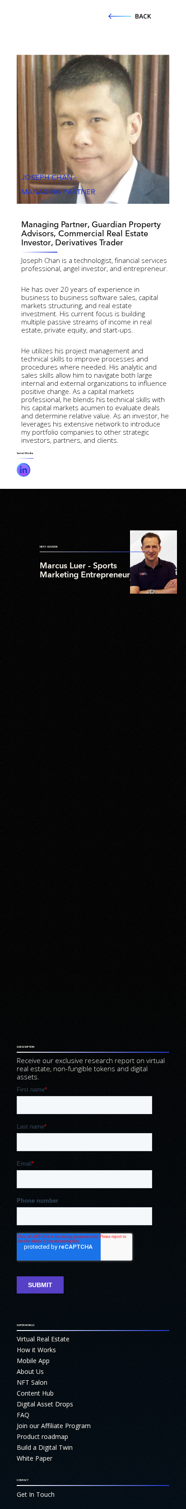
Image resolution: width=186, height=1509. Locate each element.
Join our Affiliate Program (54, 1425)
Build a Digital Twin (45, 1447)
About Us (30, 1371)
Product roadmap (42, 1436)
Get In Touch (36, 1494)
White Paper (34, 1458)
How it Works (36, 1349)
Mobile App (33, 1360)
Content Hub (35, 1393)
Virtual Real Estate (43, 1339)
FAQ (23, 1415)
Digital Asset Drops (45, 1404)
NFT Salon (32, 1382)
